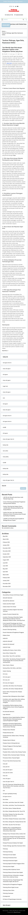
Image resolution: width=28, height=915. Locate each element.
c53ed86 (6, 54)
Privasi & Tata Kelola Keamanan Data (12, 761)
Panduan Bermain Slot (8, 732)
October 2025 (6, 554)
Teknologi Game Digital (8, 866)
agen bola (9, 63)
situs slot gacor (6, 368)
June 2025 (5, 565)
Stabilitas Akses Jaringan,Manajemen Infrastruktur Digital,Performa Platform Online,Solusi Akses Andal (12, 829)
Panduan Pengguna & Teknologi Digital (12, 746)
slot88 (4, 427)
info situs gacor (6, 677)
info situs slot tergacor (8, 683)
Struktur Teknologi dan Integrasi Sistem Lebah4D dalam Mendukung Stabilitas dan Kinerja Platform (13, 508)
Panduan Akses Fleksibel (9, 729)
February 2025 (6, 577)
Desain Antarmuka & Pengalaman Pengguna (13, 632)
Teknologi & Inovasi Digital (9, 854)
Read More (4, 350)
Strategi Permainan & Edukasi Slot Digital (13, 843)
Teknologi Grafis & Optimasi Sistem (11, 869)
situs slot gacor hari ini (8, 439)
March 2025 (6, 574)
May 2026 (5, 536)
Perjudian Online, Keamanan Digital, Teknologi (14, 755)
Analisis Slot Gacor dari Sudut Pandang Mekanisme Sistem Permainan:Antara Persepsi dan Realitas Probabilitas (13, 1)
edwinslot (5, 638)
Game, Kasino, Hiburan (8, 665)
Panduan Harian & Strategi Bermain (11, 743)
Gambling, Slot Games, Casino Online (12, 650)
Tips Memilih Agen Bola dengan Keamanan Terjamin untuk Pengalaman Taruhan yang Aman (12, 49)
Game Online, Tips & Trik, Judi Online (11, 656)
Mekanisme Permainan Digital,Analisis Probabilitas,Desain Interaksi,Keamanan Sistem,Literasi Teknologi (12, 725)
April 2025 (5, 571)
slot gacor (5, 374)
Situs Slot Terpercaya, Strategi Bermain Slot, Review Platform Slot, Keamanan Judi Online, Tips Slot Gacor (13, 786)
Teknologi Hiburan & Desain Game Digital (13, 872)
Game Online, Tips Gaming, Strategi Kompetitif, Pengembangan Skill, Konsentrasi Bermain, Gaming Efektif (14, 660)
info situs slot (6, 680)
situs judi (5, 763)
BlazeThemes (17, 912)
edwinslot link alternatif (8, 644)
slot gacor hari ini (7, 362)
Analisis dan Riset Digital (9, 603)
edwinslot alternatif (7, 641)
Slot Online (5, 799)
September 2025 (7, 557)
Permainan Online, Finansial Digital (11, 758)
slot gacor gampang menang (10, 793)
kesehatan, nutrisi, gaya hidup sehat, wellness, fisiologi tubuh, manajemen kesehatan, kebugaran (14, 701)
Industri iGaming (7, 671)
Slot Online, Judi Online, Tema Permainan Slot (14, 805)
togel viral (5, 386)
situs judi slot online (8, 772)
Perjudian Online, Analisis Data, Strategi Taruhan (14, 752)
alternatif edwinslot (7, 598)
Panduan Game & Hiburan (9, 740)
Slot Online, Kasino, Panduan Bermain (12, 808)
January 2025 (6, 580)
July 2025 (5, 563)
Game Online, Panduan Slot (9, 653)
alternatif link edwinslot (8, 600)
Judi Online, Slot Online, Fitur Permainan (12, 685)
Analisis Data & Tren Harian (9, 606)
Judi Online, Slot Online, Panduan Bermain (13, 688)
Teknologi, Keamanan (8, 893)
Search (4, 485)
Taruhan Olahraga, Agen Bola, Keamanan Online (14, 846)
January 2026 (6, 545)
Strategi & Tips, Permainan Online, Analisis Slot (14, 833)
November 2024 (6, 586)
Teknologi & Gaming (8, 851)
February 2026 (6, 542)
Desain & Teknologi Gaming (9, 629)
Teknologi (5, 848)
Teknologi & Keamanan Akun (10, 857)
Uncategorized (6, 896)
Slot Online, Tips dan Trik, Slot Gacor (11, 824)
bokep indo (5, 445)
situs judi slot (6, 766)
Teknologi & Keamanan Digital (10, 860)
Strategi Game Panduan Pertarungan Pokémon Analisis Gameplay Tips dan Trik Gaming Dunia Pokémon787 (14, 838)
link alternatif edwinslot (8, 711)
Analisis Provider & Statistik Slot (11, 614)
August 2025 (6, 560)
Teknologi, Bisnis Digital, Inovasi (10, 887)
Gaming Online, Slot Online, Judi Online (12, 668)
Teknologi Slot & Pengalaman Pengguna (12, 884)
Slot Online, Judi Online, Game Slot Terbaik (13, 802)
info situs (5, 674)
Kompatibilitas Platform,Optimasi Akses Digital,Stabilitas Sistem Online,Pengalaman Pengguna (13, 707)
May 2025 (5, 568)
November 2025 (6, 551)
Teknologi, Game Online (8, 890)
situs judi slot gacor (7, 769)
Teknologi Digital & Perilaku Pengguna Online (13, 863)
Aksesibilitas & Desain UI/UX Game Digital (13, 595)
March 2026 (6, 539)
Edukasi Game (6, 635)
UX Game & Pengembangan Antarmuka (12, 899)
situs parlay (5, 456)
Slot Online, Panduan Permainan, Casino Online (14, 818)
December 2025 (6, 548)
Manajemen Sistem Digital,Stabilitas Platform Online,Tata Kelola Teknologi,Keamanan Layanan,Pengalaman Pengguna (14, 719)
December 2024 (6, 583)
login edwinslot (6, 714)
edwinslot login (6, 647)
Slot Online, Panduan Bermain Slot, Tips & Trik (14, 811)
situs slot (5, 775)
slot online (5, 450)
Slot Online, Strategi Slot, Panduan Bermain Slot (14, 821)
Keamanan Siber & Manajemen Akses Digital (13, 696)
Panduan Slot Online (8, 749)
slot (4, 398)
